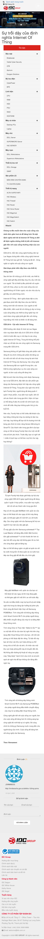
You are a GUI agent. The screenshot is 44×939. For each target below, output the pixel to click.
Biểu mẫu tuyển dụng (10, 910)
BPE (8, 87)
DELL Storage (11, 167)
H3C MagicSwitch (13, 217)
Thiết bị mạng (11, 188)
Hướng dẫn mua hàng (10, 860)
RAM (8, 100)
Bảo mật (9, 54)
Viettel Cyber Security (14, 62)
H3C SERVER (11, 145)
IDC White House (8, 885)
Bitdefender (11, 58)
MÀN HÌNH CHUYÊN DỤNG (16, 180)
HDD (8, 104)
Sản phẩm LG (11, 175)
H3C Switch (11, 221)
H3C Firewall (11, 201)
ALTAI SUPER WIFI (13, 193)
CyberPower (11, 83)
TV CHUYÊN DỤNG (13, 184)
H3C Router (11, 205)
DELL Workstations (13, 154)
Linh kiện (9, 91)
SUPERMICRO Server (14, 141)
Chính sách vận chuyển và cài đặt (14, 869)
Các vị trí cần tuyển (9, 904)
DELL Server (11, 137)
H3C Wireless (11, 197)
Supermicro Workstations (15, 158)
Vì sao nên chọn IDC (9, 898)
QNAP (9, 171)
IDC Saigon (6, 882)
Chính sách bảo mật (9, 866)
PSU (8, 108)
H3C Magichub (12, 213)
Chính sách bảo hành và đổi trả (13, 872)
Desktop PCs (11, 125)
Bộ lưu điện (10, 78)
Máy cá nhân (11, 120)
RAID (8, 112)
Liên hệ (4, 875)
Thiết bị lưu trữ (12, 163)
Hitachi (8, 225)
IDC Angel (5, 891)
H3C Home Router (13, 209)
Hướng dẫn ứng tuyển (10, 901)
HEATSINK (10, 116)
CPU (8, 96)
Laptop (9, 129)
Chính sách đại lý (8, 863)
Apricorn (9, 70)
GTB (8, 66)
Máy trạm (9, 150)
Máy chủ (9, 133)
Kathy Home (6, 888)
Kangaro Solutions (13, 74)
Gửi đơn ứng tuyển (9, 907)
